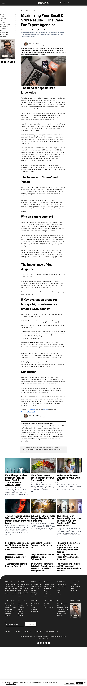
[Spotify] (13, 62)
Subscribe (63, 2)
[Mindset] (16, 21)
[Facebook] (5, 62)
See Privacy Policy (11, 684)
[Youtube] (11, 62)
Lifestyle (2, 22)
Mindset (2, 20)
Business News (4, 34)
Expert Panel (3, 36)
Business (2, 14)
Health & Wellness (5, 24)
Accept (79, 683)
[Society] (16, 31)
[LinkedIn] (8, 62)
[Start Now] (17, 482)
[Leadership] (16, 19)
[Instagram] (2, 62)
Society (2, 30)
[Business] (16, 14)
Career (2, 16)
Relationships (4, 26)
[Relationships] (16, 27)
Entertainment (4, 32)
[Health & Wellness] (16, 25)
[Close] (85, 683)
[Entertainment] (16, 33)
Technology (3, 28)
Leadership (3, 18)
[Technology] (16, 29)
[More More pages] (35, 596)
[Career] (16, 17)
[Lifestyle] (16, 23)
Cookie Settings (70, 683)
